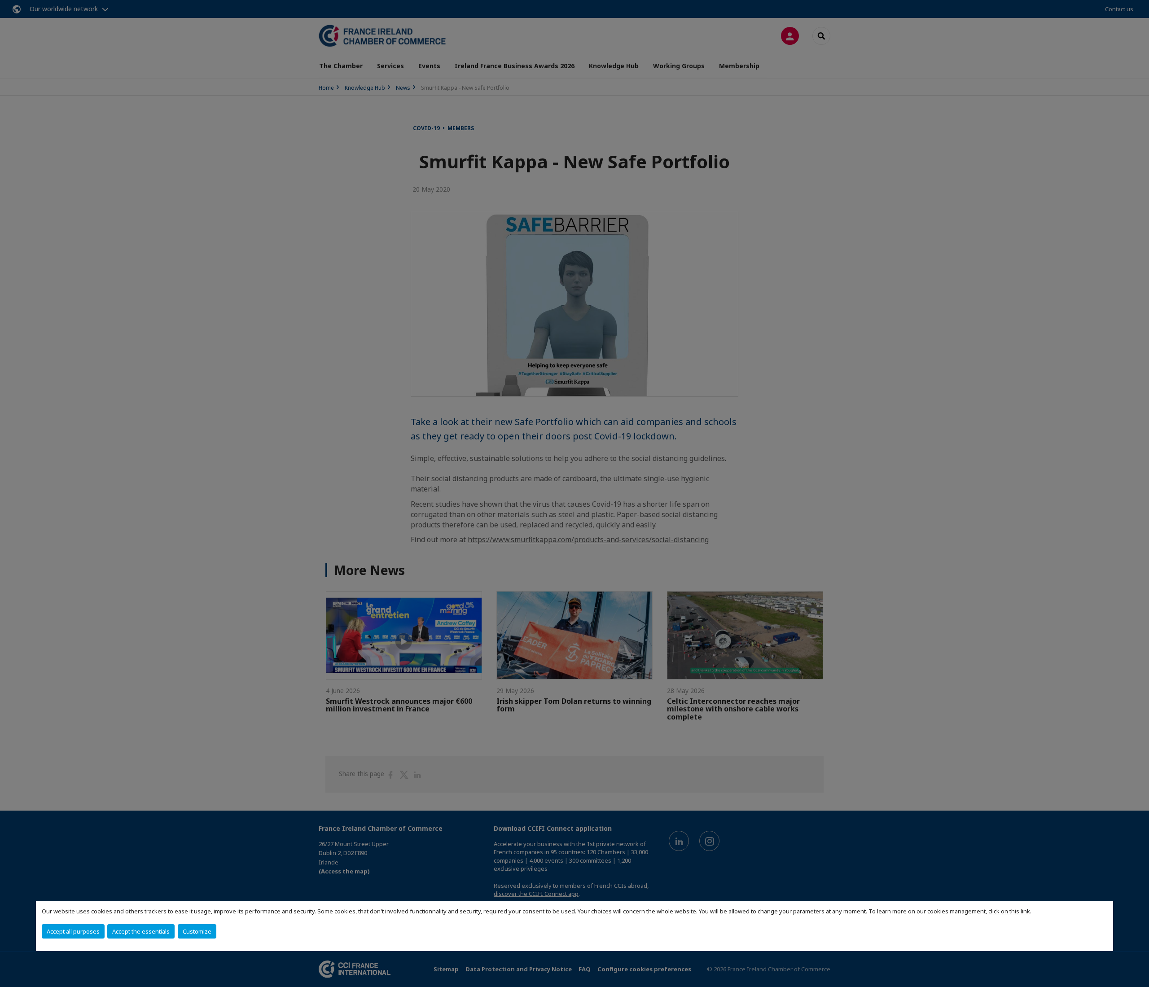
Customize (197, 931)
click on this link (1009, 911)
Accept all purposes (73, 931)
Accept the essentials (141, 931)
